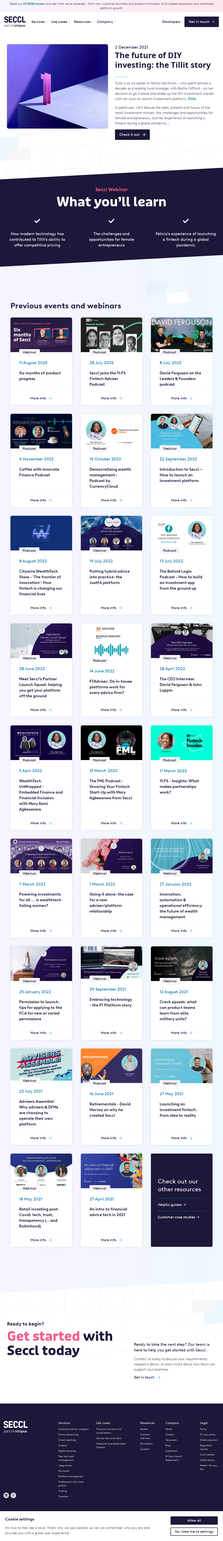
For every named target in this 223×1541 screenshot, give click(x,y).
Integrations (65, 1465)
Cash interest (207, 1454)
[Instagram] (13, 1495)
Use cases (59, 22)
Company (105, 22)
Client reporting (67, 1440)
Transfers (63, 1496)
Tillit (192, 99)
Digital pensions (67, 1450)
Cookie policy (207, 1460)
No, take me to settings (194, 1531)
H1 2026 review (34, 4)
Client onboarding (68, 1434)
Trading (62, 1491)
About (169, 1429)
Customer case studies (176, 1217)
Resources (82, 22)
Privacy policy (208, 1434)
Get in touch (199, 22)
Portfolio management (70, 1476)
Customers (171, 1450)
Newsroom (171, 1440)
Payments (63, 1471)
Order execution (209, 1440)
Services (38, 22)
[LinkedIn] (6, 1495)
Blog (168, 1445)
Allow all (194, 1520)
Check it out (129, 134)
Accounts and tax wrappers (73, 1429)
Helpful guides (170, 1205)
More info (38, 398)
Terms (203, 1429)
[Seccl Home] (15, 21)
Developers (171, 22)
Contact (144, 1449)
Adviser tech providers (108, 1438)
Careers (170, 1434)
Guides (144, 1429)
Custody (63, 1445)
